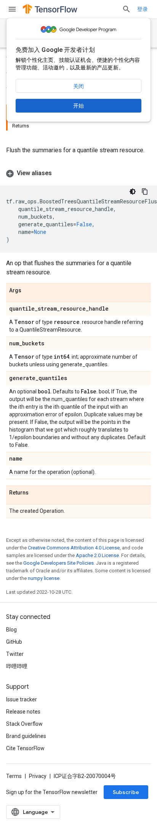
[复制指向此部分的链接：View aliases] (59, 173)
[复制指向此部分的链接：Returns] (36, 493)
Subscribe (126, 792)
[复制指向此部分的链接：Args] (29, 290)
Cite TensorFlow (25, 748)
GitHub (14, 642)
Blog (11, 630)
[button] (78, 173)
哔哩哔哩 (16, 666)
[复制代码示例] (145, 191)
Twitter (15, 654)
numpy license (43, 578)
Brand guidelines (26, 736)
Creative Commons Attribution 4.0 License (74, 548)
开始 (78, 105)
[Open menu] (12, 9)
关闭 (78, 86)
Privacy (37, 776)
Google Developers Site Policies (58, 563)
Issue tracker (21, 699)
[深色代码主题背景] (133, 191)
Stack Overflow (24, 724)
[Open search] (126, 9)
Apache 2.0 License (97, 555)
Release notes (23, 712)
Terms (14, 776)
